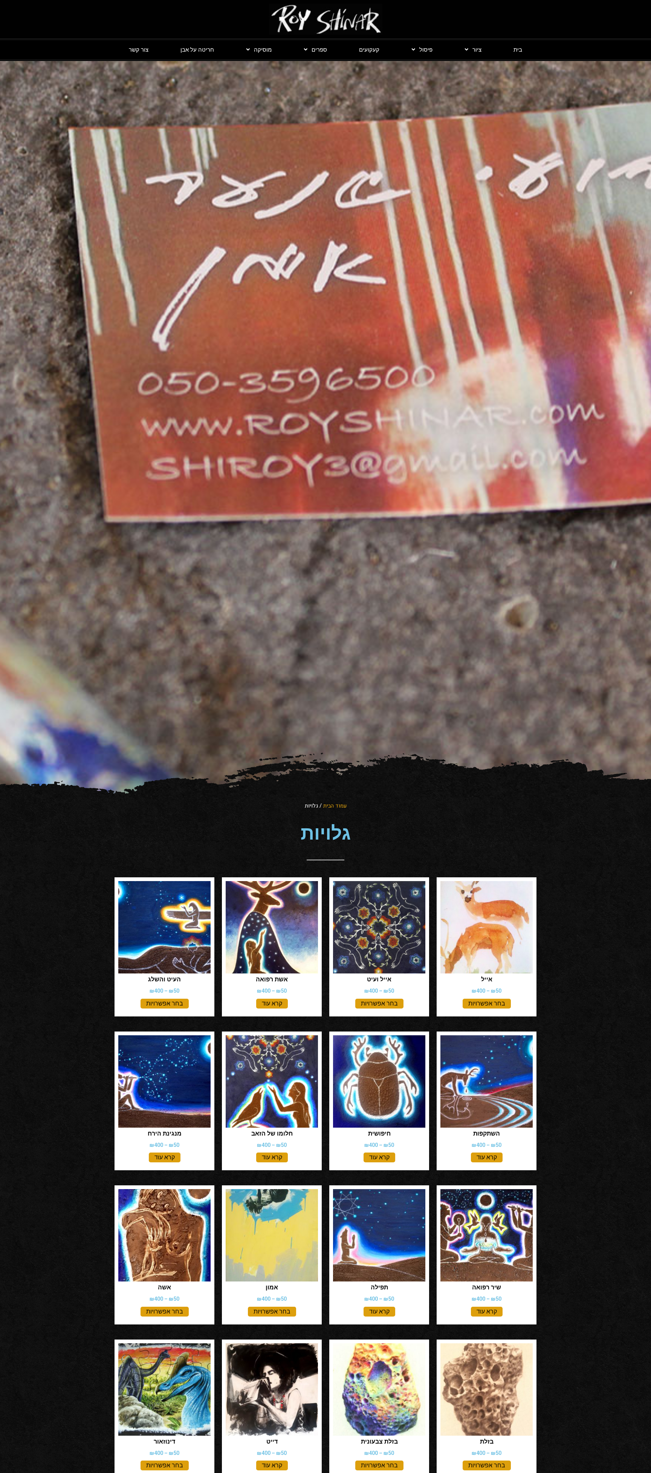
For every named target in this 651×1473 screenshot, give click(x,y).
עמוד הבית (335, 806)
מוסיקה (263, 49)
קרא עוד (272, 1003)
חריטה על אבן (197, 49)
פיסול (425, 49)
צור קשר (138, 49)
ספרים (319, 49)
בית (517, 49)
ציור (476, 49)
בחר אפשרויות (486, 1003)
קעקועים (369, 49)
